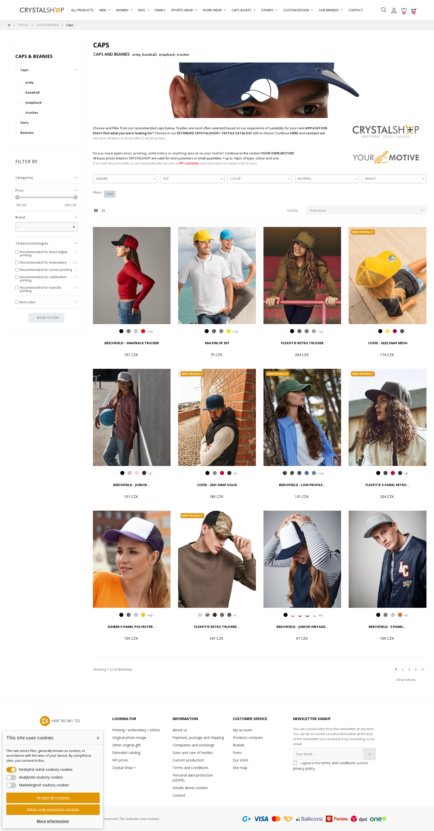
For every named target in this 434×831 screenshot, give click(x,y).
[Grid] (96, 210)
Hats (24, 122)
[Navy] (229, 473)
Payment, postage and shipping (198, 737)
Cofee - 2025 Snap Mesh (387, 343)
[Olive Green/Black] (144, 473)
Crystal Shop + (124, 767)
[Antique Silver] (221, 331)
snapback (33, 102)
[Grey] (215, 473)
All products (406, 679)
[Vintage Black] (285, 473)
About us (180, 730)
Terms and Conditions (190, 767)
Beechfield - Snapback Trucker (131, 343)
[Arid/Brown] (207, 615)
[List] (103, 210)
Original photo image (129, 737)
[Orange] (400, 615)
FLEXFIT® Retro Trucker (302, 343)
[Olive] (402, 331)
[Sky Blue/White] (315, 615)
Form (237, 752)
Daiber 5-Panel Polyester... (132, 626)
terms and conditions (338, 762)
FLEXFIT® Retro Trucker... (217, 626)
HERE (294, 133)
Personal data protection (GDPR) (193, 778)
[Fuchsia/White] (300, 615)
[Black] (121, 331)
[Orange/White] (293, 615)
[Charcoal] (386, 473)
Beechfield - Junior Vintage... (302, 626)
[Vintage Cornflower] (307, 473)
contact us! (315, 133)
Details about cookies (190, 787)
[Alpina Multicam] (200, 615)
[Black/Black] (286, 615)
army (29, 82)
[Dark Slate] (214, 331)
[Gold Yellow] (143, 615)
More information (53, 821)
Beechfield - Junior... (131, 485)
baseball (32, 92)
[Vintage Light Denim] (314, 473)
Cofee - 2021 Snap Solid (217, 485)
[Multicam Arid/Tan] (229, 615)
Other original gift (126, 745)
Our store (240, 760)
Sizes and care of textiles (193, 752)
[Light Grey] (136, 331)
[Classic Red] (143, 331)
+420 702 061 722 (65, 720)
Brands (238, 745)
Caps (24, 70)
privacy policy (304, 768)
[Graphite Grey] (129, 331)
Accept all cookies (53, 798)
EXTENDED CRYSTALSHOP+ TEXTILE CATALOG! (214, 133)
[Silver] (314, 331)
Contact (179, 795)
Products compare (248, 737)
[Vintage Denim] (299, 473)
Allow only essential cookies (53, 809)
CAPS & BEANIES (33, 56)
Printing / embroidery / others (136, 730)
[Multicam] (222, 615)
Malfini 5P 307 (217, 343)
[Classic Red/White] (307, 615)
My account (242, 730)
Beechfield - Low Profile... (302, 485)
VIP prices (120, 760)
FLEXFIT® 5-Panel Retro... (387, 485)
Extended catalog (126, 752)
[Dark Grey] (299, 331)
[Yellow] (229, 331)
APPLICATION (316, 128)
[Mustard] (388, 331)
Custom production (188, 760)
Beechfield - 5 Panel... (387, 626)
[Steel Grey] (307, 331)
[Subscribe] (369, 754)
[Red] (222, 473)
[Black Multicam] (215, 615)
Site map (240, 767)
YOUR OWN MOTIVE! (277, 153)
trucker (31, 112)
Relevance (367, 210)
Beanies (27, 132)
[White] (114, 331)
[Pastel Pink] (137, 473)
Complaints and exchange (193, 745)
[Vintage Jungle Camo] (292, 473)
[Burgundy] (395, 331)
